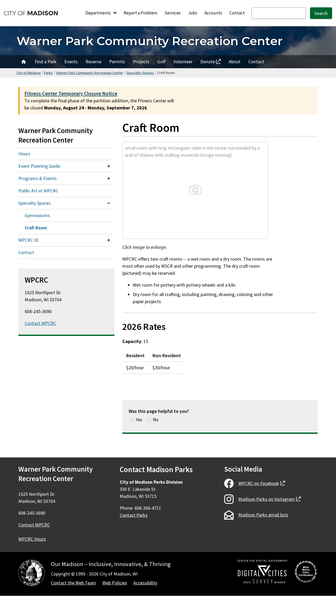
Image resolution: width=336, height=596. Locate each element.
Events (71, 62)
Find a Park (45, 62)
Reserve (93, 62)
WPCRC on (261, 483)
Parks (48, 72)
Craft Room (36, 228)
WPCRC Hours (32, 539)
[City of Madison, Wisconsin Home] (31, 574)
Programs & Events (37, 178)
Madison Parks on (269, 499)
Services (173, 13)
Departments (98, 13)
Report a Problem (140, 13)
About (234, 62)
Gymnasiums (37, 215)
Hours (24, 154)
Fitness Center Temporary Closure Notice (70, 93)
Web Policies (114, 583)
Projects (141, 62)
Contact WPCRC (40, 323)
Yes (139, 419)
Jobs (192, 13)
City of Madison (29, 72)
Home (24, 61)
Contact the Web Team (73, 583)
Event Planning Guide (39, 166)
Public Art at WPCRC (38, 191)
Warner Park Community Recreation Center (149, 41)
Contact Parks (134, 515)
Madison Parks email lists (263, 515)
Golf (161, 62)
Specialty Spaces (140, 72)
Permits (117, 62)
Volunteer (183, 62)
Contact (237, 13)
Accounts (213, 13)
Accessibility (145, 583)
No (156, 419)
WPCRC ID (28, 240)
